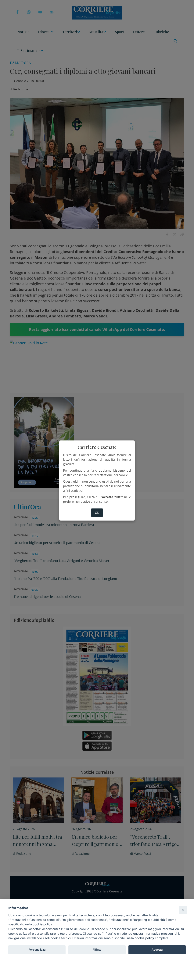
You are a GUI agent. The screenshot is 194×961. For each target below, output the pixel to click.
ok (97, 512)
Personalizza (36, 949)
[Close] (183, 910)
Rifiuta (96, 949)
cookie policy (144, 938)
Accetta (157, 949)
